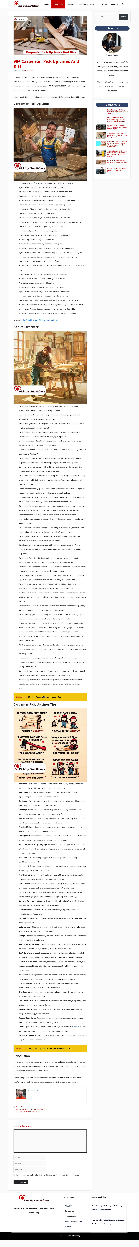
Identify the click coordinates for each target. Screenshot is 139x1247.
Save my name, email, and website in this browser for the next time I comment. (47, 1175)
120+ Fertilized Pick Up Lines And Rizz (28, 1111)
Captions (70, 4)
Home (46, 4)
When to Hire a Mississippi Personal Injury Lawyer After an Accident (117, 162)
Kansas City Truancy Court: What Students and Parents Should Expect (117, 127)
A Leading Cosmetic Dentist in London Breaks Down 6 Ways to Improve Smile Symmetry (117, 144)
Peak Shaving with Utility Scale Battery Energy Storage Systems (117, 111)
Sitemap (68, 1226)
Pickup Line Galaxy (72, 1235)
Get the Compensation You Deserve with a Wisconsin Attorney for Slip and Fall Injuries (117, 153)
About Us (114, 4)
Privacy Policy (70, 1216)
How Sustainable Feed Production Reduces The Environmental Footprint (116, 119)
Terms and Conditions (74, 1221)
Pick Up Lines (58, 4)
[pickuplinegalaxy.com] (26, 4)
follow (76, 1027)
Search (123, 17)
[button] (122, 4)
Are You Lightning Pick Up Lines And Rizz (40, 320)
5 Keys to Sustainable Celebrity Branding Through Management (117, 135)
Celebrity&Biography (86, 4)
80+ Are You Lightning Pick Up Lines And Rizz (31, 1109)
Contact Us (102, 4)
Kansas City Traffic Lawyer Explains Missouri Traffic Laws (116, 170)
